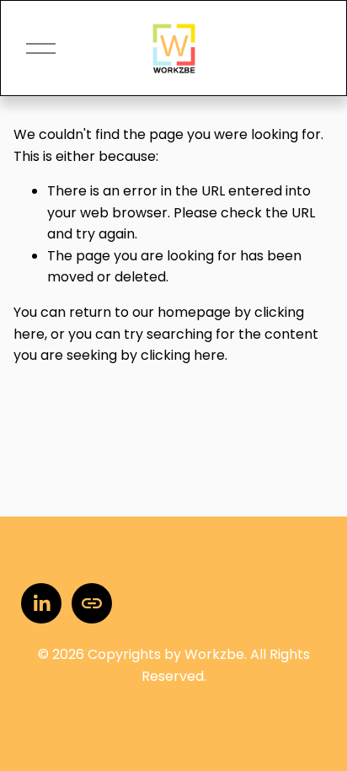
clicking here (183, 355)
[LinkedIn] (41, 603)
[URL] (92, 603)
